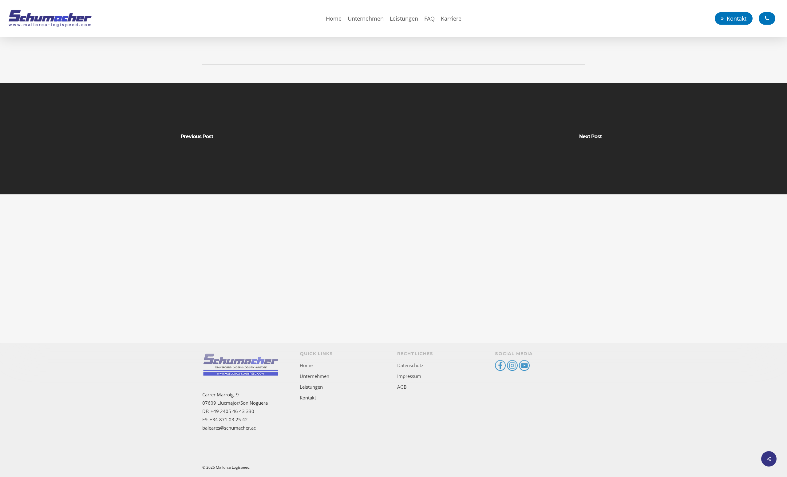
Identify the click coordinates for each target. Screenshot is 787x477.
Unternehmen (314, 376)
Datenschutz (410, 365)
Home (306, 365)
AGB (402, 387)
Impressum (409, 376)
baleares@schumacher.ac (229, 428)
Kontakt (308, 398)
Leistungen (311, 387)
